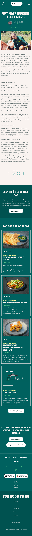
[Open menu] (29, 3)
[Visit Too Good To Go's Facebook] (8, 173)
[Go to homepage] (3, 3)
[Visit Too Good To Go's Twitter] (18, 173)
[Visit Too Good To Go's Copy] (23, 173)
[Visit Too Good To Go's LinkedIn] (6, 467)
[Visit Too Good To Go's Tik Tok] (21, 467)
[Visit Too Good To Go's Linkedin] (13, 173)
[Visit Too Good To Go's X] (16, 469)
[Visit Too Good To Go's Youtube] (26, 467)
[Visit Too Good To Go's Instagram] (11, 467)
